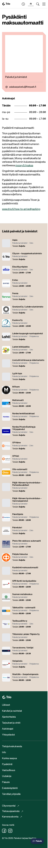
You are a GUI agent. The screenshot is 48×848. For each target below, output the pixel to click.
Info (4, 752)
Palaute (6, 782)
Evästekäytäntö (10, 788)
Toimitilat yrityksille (11, 794)
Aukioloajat (7, 729)
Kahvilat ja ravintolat (12, 711)
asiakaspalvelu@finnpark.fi (22, 87)
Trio (8, 4)
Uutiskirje (6, 776)
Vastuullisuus (8, 770)
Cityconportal (8, 806)
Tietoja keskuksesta (12, 746)
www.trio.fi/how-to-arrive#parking (21, 209)
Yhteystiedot (8, 735)
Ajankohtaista (9, 717)
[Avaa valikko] (44, 4)
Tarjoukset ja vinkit (11, 723)
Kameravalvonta (10, 817)
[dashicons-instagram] (10, 831)
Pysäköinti (7, 764)
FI (31, 4)
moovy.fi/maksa (24, 165)
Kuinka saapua (9, 758)
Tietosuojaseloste (11, 811)
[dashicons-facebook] (4, 831)
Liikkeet (6, 705)
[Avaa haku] (38, 4)
